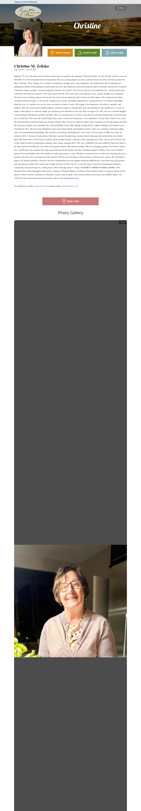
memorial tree (40, 186)
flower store (73, 186)
